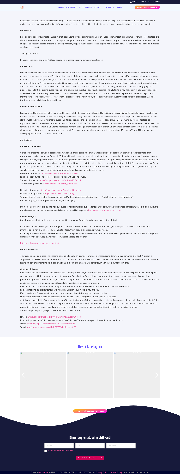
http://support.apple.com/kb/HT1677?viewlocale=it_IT (51, 327)
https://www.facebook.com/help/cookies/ (59, 173)
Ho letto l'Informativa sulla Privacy (60, 451)
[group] (43, 375)
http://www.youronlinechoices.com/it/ (105, 210)
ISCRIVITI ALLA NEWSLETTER (90, 458)
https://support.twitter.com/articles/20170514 (60, 180)
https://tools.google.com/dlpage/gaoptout (39, 243)
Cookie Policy (116, 472)
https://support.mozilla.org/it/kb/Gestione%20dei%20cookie (54, 316)
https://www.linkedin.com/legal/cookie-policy (60, 190)
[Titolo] (22, 7)
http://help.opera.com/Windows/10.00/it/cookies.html (51, 323)
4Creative (43, 472)
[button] (23, 375)
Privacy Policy (102, 472)
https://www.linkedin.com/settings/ (60, 193)
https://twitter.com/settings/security (60, 183)
